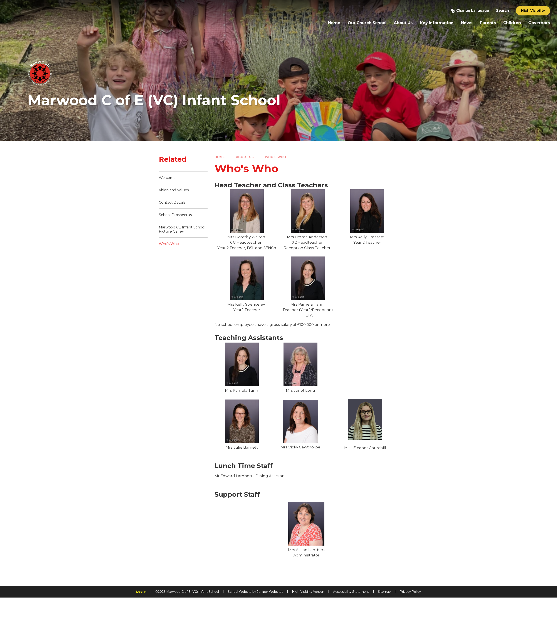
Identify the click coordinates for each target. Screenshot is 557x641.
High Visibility (533, 10)
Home (220, 157)
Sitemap (384, 592)
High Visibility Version (308, 592)
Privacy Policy (410, 592)
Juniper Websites (270, 592)
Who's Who (275, 157)
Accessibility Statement (351, 592)
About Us (245, 157)
